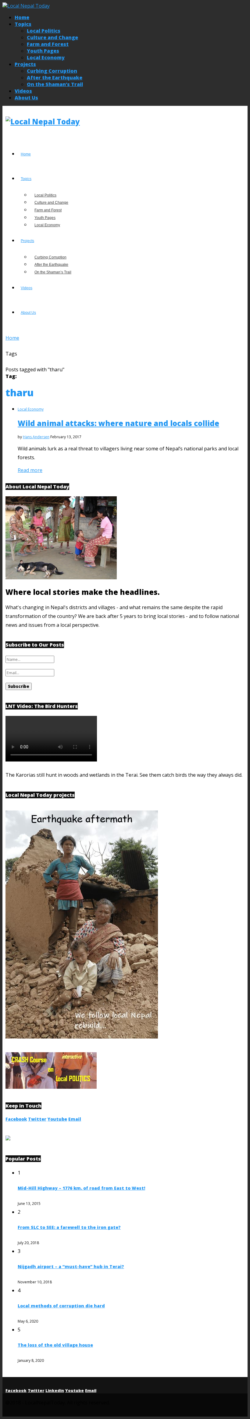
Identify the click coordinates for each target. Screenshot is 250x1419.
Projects (25, 64)
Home (22, 17)
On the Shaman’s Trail (55, 84)
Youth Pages (43, 50)
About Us (26, 97)
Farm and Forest (48, 44)
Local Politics (43, 30)
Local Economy (46, 57)
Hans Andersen (36, 436)
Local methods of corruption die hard (61, 1306)
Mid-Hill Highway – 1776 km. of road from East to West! (81, 1188)
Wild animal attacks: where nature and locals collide (118, 423)
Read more (30, 470)
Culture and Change (52, 37)
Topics (23, 24)
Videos (23, 91)
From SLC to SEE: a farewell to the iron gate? (69, 1227)
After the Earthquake (54, 77)
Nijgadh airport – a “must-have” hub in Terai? (71, 1266)
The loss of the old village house (55, 1345)
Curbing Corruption (52, 71)
